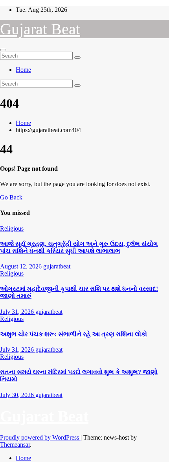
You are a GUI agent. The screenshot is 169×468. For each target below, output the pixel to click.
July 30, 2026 (17, 395)
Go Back (11, 197)
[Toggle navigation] (3, 50)
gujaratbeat (56, 266)
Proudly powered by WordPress (40, 437)
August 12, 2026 (21, 266)
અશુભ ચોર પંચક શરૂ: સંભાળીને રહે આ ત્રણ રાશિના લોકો (73, 334)
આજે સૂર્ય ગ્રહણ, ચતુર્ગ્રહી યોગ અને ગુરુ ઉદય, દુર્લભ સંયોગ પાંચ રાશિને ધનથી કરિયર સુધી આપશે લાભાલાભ (79, 247)
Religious (12, 228)
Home (23, 69)
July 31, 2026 (17, 311)
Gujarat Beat (40, 29)
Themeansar (15, 444)
